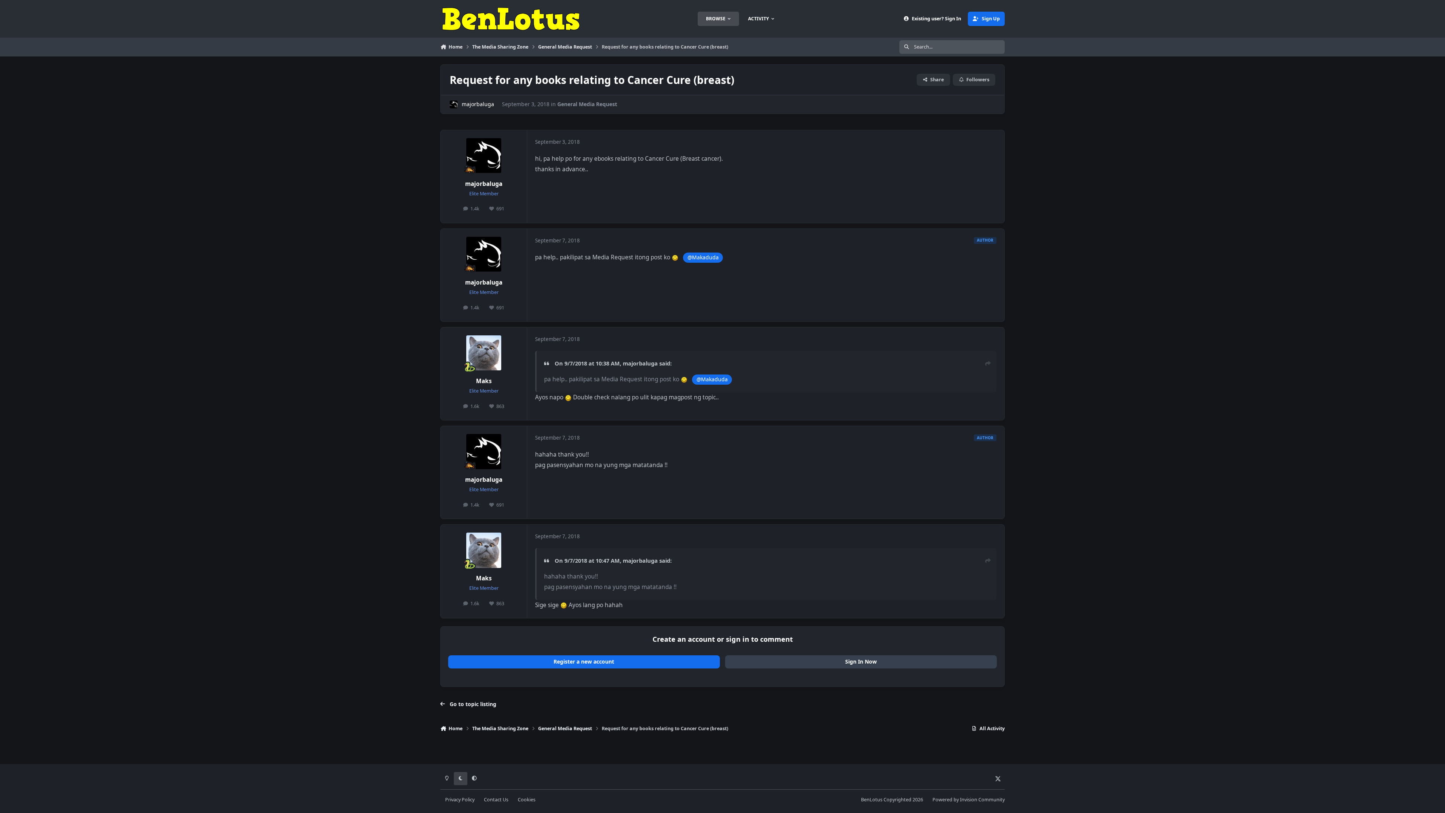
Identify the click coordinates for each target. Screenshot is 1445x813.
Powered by (968, 799)
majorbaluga (478, 104)
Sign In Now (861, 661)
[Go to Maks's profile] (484, 353)
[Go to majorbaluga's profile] (454, 104)
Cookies (526, 799)
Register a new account (584, 661)
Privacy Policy (460, 799)
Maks (484, 381)
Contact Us (496, 799)
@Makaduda (703, 257)
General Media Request (587, 104)
